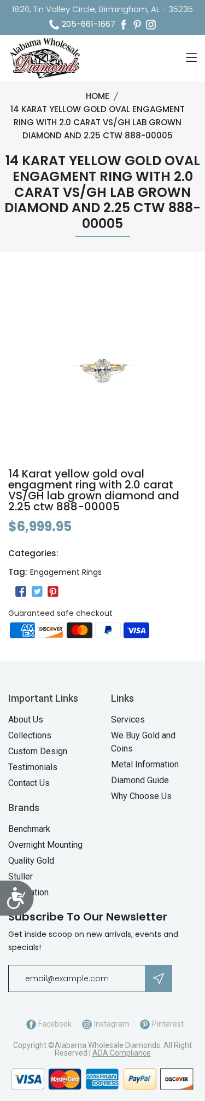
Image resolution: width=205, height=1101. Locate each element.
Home (97, 96)
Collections (29, 735)
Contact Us (29, 783)
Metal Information (145, 764)
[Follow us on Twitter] (37, 591)
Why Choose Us (141, 796)
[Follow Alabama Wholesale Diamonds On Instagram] (150, 24)
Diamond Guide (140, 780)
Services (128, 719)
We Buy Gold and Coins (143, 742)
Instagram (111, 1024)
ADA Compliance (121, 1052)
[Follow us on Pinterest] (53, 591)
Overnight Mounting (45, 845)
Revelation (28, 892)
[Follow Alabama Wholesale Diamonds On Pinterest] (137, 24)
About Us (25, 719)
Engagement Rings (66, 572)
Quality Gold (31, 860)
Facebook (54, 1024)
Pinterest (167, 1024)
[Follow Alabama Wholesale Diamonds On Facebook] (123, 24)
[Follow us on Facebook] (21, 591)
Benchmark (29, 829)
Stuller (20, 876)
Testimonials (32, 767)
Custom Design (37, 751)
